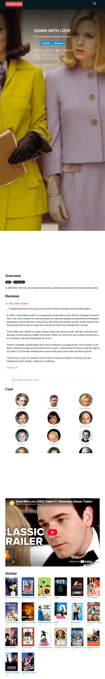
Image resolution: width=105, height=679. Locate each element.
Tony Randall (85, 444)
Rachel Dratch (53, 426)
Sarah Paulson (21, 408)
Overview (13, 276)
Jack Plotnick (21, 426)
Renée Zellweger (85, 408)
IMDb (8, 282)
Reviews (12, 296)
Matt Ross (21, 444)
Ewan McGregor (53, 408)
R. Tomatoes (19, 282)
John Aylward (53, 444)
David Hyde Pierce (85, 426)
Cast (9, 389)
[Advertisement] (52, 251)
